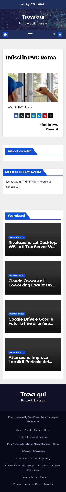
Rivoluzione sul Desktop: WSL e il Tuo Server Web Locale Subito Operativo (32, 246)
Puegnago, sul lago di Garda (27, 484)
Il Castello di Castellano (33, 451)
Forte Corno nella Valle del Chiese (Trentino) (28, 444)
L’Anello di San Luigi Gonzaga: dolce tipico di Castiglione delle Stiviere (33, 467)
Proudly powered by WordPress (24, 417)
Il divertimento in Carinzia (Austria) (33, 458)
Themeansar (33, 421)
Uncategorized (16, 237)
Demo (47, 430)
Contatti (38, 430)
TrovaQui (48, 484)
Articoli (28, 430)
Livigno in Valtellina (28, 477)
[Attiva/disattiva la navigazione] (30, 34)
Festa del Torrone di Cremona (33, 437)
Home (19, 430)
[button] (54, 34)
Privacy (44, 477)
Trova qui (33, 17)
